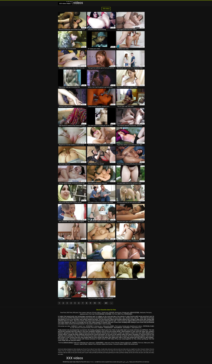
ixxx (141, 351)
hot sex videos (118, 351)
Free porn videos (118, 344)
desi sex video (122, 349)
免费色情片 (74, 326)
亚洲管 (126, 344)
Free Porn (63, 312)
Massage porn (84, 342)
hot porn (103, 351)
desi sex (115, 349)
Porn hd (60, 342)
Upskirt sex (81, 326)
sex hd (130, 352)
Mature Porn (92, 344)
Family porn (105, 312)
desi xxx (128, 349)
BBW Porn (121, 314)
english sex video (135, 349)
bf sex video (90, 349)
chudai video (104, 349)
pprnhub (110, 352)
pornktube (100, 352)
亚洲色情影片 (90, 326)
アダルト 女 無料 (94, 362)
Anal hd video (84, 344)
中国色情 (100, 327)
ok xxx (72, 352)
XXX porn (75, 312)
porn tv (84, 352)
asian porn (92, 342)
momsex (60, 352)
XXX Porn (69, 312)
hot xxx (124, 351)
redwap (126, 352)
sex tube (146, 352)
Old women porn (133, 344)
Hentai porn (118, 312)
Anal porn (143, 312)
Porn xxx (140, 342)
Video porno (106, 326)
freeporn (69, 351)
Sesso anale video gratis (116, 362)
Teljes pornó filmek (134, 362)
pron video (116, 352)
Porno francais (115, 342)
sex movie (135, 352)
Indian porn (76, 342)
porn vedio (89, 352)
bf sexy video (96, 349)
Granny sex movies (107, 344)
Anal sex (89, 312)
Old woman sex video (64, 326)
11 (99, 303)
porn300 (94, 352)
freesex (74, 351)
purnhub (121, 352)
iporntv (138, 351)
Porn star (91, 314)
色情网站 (135, 342)
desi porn (110, 349)
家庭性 (112, 326)
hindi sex (89, 351)
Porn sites (94, 327)
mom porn (145, 351)
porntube (105, 352)
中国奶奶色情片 (108, 327)
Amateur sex (98, 326)
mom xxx (151, 351)
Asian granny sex (137, 327)
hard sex (79, 351)
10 (94, 303)
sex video (60, 354)
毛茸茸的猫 (146, 326)
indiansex (129, 351)
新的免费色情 (118, 327)
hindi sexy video (96, 351)
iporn (134, 351)
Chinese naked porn (126, 342)
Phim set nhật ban (144, 362)
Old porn (98, 344)
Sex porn (77, 327)
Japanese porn (84, 314)
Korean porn (125, 326)
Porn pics (149, 312)
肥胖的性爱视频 (68, 342)
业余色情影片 (127, 327)
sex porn (141, 352)
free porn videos (145, 349)
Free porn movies (85, 327)
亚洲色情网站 (100, 342)
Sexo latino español (104, 362)
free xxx (64, 351)
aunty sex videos (62, 349)
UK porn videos (96, 312)
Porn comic (118, 326)
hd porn (84, 351)
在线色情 (111, 312)
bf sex (84, 349)
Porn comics (82, 312)
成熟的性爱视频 (135, 312)
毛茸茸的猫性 (128, 314)
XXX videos (106, 8)
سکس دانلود (126, 362)
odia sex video (67, 352)
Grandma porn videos (136, 326)
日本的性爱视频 (99, 314)
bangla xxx (79, 349)
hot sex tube (109, 351)
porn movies (78, 352)
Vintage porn (125, 312)
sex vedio (151, 352)
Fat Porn (114, 314)
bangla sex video (71, 349)
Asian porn (107, 342)
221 (106, 303)
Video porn (147, 342)
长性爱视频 (108, 314)
